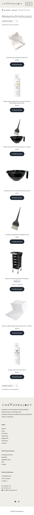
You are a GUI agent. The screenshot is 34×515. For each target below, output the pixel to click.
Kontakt (4, 464)
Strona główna (7, 10)
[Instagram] (18, 501)
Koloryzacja (14, 10)
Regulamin (4, 457)
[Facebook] (15, 501)
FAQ (3, 462)
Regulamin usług (6, 459)
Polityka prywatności (7, 455)
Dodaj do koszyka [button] (17, 64)
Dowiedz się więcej (17, 154)
